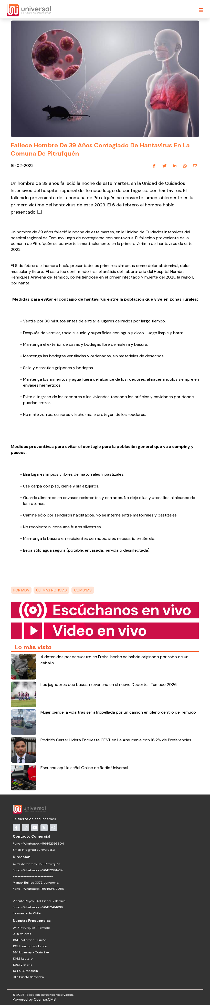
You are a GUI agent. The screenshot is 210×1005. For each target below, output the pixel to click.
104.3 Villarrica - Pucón (30, 940)
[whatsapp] (185, 166)
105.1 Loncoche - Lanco (30, 946)
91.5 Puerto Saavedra (28, 977)
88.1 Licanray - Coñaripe (31, 952)
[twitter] (164, 166)
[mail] (195, 166)
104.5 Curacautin (25, 971)
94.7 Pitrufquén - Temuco (31, 928)
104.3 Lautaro (23, 958)
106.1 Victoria (22, 965)
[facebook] (154, 166)
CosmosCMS (45, 999)
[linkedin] (175, 166)
